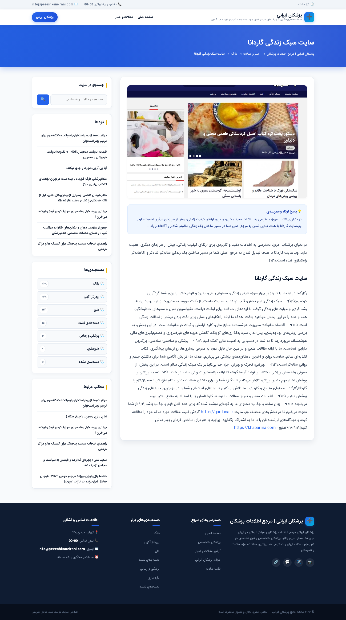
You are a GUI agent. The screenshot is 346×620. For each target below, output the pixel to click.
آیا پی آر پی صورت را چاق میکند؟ (86, 168)
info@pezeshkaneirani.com (52, 4)
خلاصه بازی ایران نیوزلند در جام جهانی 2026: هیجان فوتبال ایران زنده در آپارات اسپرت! (73, 479)
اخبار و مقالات (251, 54)
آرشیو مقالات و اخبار (208, 551)
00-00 (88, 4)
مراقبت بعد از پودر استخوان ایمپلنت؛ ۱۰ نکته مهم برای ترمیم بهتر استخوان (74, 138)
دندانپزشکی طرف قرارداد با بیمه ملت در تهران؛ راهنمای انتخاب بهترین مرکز (73, 181)
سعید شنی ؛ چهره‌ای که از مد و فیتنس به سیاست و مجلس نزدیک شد (75, 462)
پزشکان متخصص (209, 542)
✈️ (298, 562)
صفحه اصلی (145, 17)
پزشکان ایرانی (44, 17)
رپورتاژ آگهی (152, 542)
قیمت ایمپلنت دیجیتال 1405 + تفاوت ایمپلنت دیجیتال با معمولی (77, 154)
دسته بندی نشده (149, 560)
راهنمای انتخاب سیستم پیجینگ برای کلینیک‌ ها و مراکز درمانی (72, 246)
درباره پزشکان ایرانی (208, 560)
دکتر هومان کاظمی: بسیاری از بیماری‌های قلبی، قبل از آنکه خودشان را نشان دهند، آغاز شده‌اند (73, 198)
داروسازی (154, 577)
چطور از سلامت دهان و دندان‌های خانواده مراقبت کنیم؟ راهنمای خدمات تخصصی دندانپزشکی (75, 230)
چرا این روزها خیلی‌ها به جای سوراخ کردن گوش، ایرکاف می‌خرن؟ (72, 214)
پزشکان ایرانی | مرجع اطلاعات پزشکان (290, 54)
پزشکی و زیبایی (150, 568)
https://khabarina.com (255, 428)
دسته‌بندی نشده (150, 586)
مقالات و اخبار (124, 17)
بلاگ (234, 54)
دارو (157, 551)
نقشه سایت (213, 568)
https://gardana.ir (217, 412)
